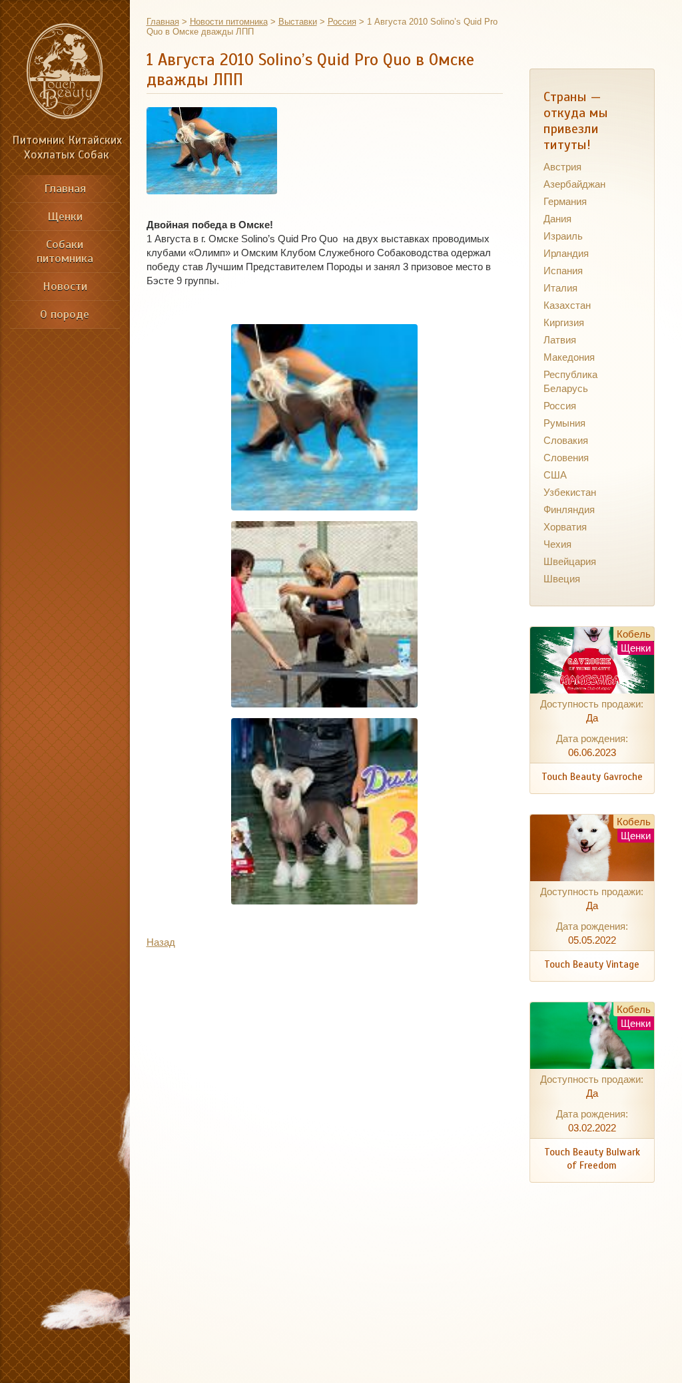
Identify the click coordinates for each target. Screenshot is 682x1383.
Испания (563, 270)
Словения (566, 457)
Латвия (559, 339)
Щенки (65, 216)
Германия (565, 201)
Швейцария (569, 561)
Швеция (561, 578)
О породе (64, 314)
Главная (65, 188)
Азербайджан (574, 184)
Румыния (564, 423)
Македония (569, 357)
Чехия (557, 544)
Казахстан (567, 305)
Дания (557, 218)
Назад (161, 942)
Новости (65, 286)
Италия (560, 288)
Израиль (563, 236)
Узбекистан (569, 492)
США (555, 475)
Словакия (565, 440)
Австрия (562, 166)
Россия (559, 405)
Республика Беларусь (570, 381)
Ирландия (566, 253)
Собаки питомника (65, 251)
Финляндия (569, 509)
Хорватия (565, 526)
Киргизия (563, 322)
